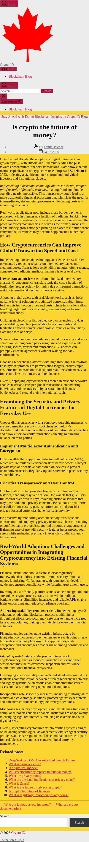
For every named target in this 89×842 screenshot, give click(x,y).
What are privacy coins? (25, 776)
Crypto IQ (18, 832)
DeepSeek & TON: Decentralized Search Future (42, 760)
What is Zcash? (19, 783)
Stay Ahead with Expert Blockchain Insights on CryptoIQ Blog (44, 116)
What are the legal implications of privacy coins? (42, 779)
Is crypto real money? (23, 768)
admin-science (54, 147)
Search (4, 816)
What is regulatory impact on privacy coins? (38, 795)
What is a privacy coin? (25, 764)
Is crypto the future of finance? (29, 791)
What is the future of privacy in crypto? (35, 787)
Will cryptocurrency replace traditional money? (40, 772)
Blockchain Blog (20, 76)
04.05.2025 (51, 152)
